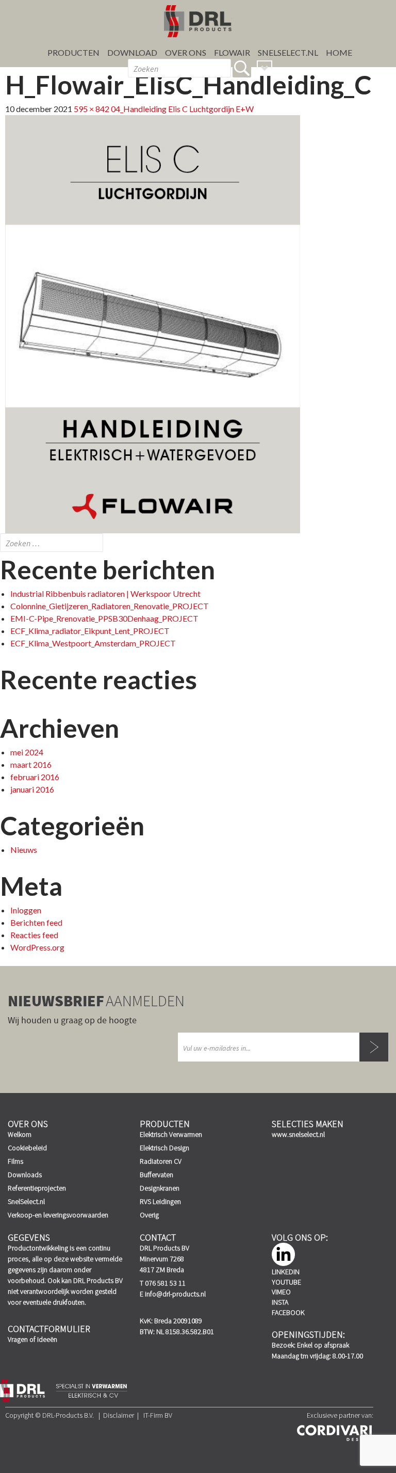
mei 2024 (26, 752)
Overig (149, 1214)
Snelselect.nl (288, 52)
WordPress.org (37, 947)
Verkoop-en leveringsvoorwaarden (58, 1214)
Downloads (25, 1174)
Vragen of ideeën (32, 1339)
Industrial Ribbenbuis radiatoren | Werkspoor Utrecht (105, 593)
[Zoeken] (242, 68)
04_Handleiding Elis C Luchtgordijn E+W (182, 109)
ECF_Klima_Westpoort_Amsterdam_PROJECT (93, 643)
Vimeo (281, 1291)
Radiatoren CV (161, 1161)
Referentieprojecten (37, 1188)
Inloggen (25, 910)
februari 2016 (34, 777)
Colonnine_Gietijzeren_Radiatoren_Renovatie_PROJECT (109, 606)
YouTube (286, 1282)
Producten (73, 52)
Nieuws (23, 849)
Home (339, 52)
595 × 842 (91, 109)
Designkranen (159, 1188)
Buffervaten (156, 1174)
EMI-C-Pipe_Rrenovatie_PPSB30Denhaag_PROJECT (104, 618)
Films (15, 1161)
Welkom (19, 1134)
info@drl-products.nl (175, 1293)
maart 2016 (31, 764)
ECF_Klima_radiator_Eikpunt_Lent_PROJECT (90, 631)
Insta (280, 1302)
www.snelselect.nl (298, 1134)
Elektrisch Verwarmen (171, 1134)
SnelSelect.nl (26, 1201)
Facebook (288, 1312)
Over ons (185, 52)
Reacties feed (34, 935)
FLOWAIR (232, 52)
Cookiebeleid (27, 1147)
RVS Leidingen (160, 1201)
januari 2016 (32, 789)
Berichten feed (36, 922)
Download (132, 52)
